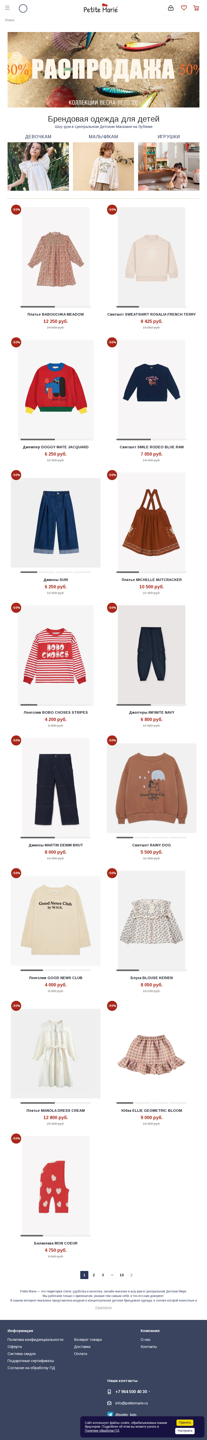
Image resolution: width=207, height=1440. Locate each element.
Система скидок (22, 1353)
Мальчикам (103, 136)
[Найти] (200, 20)
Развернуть (103, 1307)
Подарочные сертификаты (31, 1361)
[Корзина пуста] (197, 8)
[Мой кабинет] (170, 8)
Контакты (149, 1346)
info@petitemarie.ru (131, 1403)
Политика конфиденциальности (35, 1339)
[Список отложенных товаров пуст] (187, 8)
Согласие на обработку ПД (31, 1368)
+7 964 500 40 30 (131, 1391)
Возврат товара (88, 1339)
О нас (146, 1339)
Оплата (80, 1353)
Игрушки (169, 136)
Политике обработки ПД (102, 1430)
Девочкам (38, 136)
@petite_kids (126, 1415)
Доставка (82, 1346)
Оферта (15, 1346)
